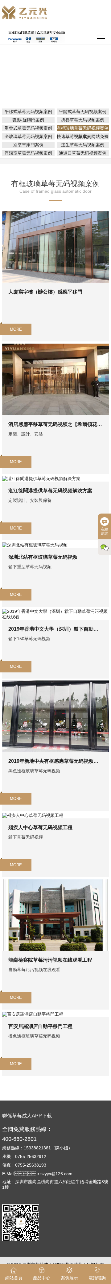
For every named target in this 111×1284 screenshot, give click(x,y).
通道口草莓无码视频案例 (82, 153)
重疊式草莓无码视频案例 (28, 128)
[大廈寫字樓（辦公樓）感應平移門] (55, 213)
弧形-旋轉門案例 (28, 119)
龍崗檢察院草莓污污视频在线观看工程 (50, 960)
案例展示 (80, 75)
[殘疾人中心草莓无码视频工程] (32, 815)
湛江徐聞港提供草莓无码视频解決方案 (50, 490)
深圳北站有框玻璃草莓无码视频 (42, 557)
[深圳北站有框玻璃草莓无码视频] (35, 544)
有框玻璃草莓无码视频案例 (58, 83)
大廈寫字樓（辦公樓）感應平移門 (45, 291)
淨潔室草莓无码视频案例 (28, 153)
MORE (16, 329)
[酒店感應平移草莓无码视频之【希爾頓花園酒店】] (55, 346)
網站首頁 (56, 75)
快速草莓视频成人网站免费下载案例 (83, 136)
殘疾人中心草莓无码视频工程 (40, 827)
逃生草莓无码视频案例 (82, 144)
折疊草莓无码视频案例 (82, 119)
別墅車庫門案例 (28, 144)
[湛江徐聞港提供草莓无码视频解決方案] (41, 478)
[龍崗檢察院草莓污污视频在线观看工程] (55, 881)
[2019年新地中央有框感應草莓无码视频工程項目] (55, 682)
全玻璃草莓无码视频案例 (28, 136)
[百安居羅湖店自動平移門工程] (32, 1014)
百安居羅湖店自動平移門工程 (40, 1026)
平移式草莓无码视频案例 (28, 111)
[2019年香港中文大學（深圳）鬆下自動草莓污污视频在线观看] (55, 611)
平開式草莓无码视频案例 (82, 111)
